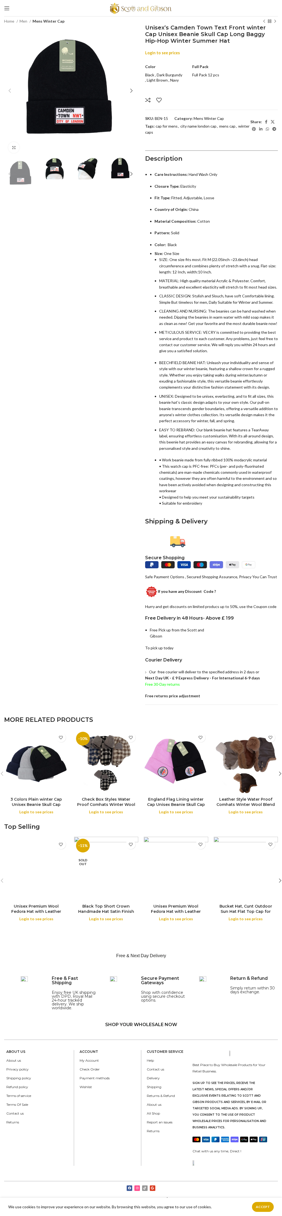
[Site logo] (140, 7)
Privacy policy (17, 1069)
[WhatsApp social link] (267, 129)
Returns (12, 1122)
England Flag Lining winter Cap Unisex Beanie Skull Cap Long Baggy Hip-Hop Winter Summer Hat (176, 807)
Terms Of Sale (17, 1104)
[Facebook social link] (266, 121)
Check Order (90, 1069)
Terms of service (18, 1096)
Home (9, 21)
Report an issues (159, 1122)
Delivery (153, 1078)
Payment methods (95, 1078)
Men (24, 21)
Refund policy (17, 1087)
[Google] (152, 1188)
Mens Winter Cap (48, 21)
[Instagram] (137, 1188)
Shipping (154, 1087)
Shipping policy (18, 1078)
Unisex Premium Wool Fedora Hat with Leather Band (36, 911)
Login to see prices (162, 52)
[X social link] (272, 121)
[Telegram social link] (274, 129)
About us (13, 1060)
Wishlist (86, 1087)
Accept (263, 1207)
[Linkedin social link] (260, 129)
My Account (89, 1060)
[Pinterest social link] (253, 129)
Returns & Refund (161, 1096)
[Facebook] (129, 1188)
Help (150, 1060)
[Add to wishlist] (159, 100)
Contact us (15, 1113)
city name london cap (198, 126)
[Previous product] (264, 21)
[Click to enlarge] (13, 147)
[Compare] (148, 100)
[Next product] (275, 21)
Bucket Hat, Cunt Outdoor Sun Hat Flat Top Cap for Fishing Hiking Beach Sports (246, 911)
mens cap (227, 126)
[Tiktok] (145, 1188)
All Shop (153, 1113)
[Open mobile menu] (6, 8)
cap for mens (167, 126)
